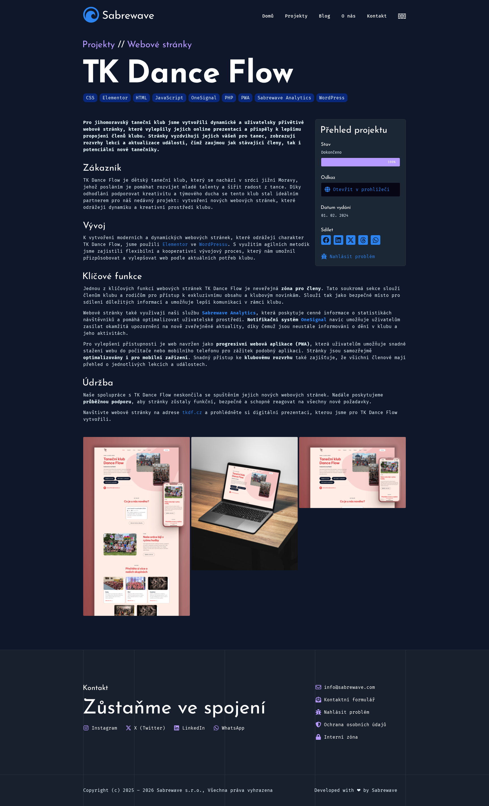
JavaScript (169, 97)
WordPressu (213, 244)
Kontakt (377, 16)
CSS (90, 97)
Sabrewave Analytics (284, 97)
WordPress (332, 97)
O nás (349, 16)
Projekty (296, 16)
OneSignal (204, 97)
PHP (229, 97)
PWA (245, 97)
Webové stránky (159, 45)
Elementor (115, 97)
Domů (268, 16)
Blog (324, 16)
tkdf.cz (192, 412)
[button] (326, 240)
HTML (141, 97)
